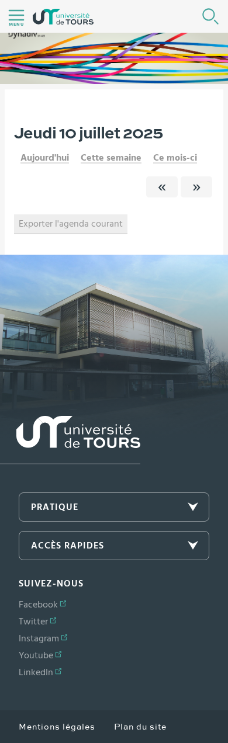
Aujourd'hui (44, 157)
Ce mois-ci (175, 157)
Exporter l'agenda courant (71, 223)
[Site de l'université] (70, 440)
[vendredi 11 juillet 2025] (196, 186)
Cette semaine (111, 157)
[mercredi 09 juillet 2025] (162, 186)
